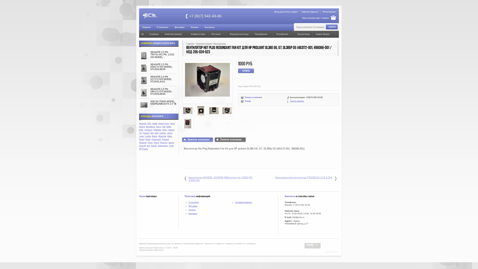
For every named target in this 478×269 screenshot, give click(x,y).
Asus (172, 123)
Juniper (162, 133)
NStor (148, 139)
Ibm (152, 133)
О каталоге (162, 27)
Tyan (171, 146)
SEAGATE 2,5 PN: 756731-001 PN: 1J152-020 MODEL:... (162, 54)
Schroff (142, 146)
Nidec (169, 136)
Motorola (162, 136)
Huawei (146, 133)
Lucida (148, 136)
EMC (141, 130)
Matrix (154, 136)
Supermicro (163, 146)
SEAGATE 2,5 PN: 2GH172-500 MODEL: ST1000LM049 (161, 67)
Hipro (164, 130)
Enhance (149, 130)
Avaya (142, 127)
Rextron (163, 142)
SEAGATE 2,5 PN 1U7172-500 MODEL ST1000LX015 (161, 79)
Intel (156, 133)
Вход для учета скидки (286, 12)
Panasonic (156, 139)
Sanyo (171, 142)
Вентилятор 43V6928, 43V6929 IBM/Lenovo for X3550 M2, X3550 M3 (221, 179)
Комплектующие (173, 34)
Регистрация (329, 12)
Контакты (210, 27)
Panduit (165, 139)
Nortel (142, 139)
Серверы (154, 34)
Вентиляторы (219, 43)
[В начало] (142, 34)
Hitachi (171, 130)
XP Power (143, 149)
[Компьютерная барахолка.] (161, 16)
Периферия (261, 34)
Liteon (169, 133)
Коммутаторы (198, 34)
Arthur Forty (163, 123)
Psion (150, 142)
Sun (148, 146)
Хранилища (303, 34)
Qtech (156, 142)
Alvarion (142, 123)
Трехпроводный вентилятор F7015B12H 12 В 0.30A (303, 177)
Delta (168, 127)
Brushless (150, 127)
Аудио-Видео (323, 34)
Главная (146, 27)
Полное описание (230, 139)
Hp (140, 133)
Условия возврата (243, 202)
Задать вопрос (297, 101)
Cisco (158, 127)
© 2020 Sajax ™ (332, 252)
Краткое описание (198, 139)
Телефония (282, 34)
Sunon (154, 146)
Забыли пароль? (310, 12)
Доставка (179, 27)
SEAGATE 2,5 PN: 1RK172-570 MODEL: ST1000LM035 (161, 91)
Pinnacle (143, 142)
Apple (154, 123)
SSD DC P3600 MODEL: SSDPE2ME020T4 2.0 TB (163, 102)
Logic (141, 136)
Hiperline (157, 130)
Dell (163, 127)
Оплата (194, 27)
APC (149, 123)
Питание (216, 34)
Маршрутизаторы (239, 34)
